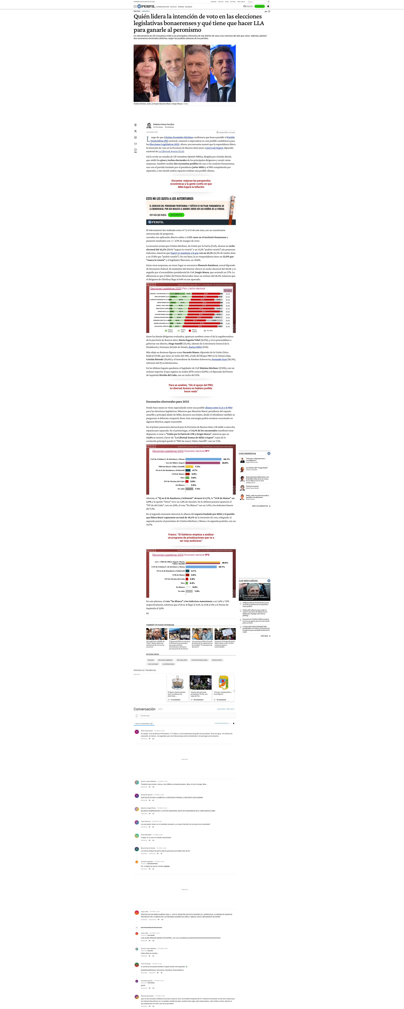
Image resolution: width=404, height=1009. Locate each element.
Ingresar (249, 6)
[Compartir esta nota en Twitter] (135, 131)
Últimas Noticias (162, 7)
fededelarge (170, 127)
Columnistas (247, 453)
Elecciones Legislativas (165, 660)
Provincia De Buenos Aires (199, 660)
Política (173, 7)
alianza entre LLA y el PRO (218, 407)
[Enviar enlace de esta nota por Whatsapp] (135, 137)
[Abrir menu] (135, 6)
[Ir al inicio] (146, 6)
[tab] (144, 723)
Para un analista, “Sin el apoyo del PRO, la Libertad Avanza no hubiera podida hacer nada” (191, 388)
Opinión (181, 7)
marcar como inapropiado (230, 740)
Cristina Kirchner (217, 660)
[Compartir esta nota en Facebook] (135, 125)
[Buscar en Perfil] (268, 2)
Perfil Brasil (241, 1)
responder (144, 738)
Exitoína (233, 1)
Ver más (264, 636)
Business (213, 1)
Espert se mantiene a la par (185, 252)
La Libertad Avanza (168, 664)
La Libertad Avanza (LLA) (171, 151)
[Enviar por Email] (135, 144)
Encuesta (151, 660)
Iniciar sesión (221, 709)
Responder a (149, 863)
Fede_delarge (159, 127)
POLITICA (137, 11)
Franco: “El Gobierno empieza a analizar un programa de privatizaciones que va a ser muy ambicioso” (191, 537)
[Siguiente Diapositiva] (234, 690)
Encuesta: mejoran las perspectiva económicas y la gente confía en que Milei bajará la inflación (191, 183)
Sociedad (188, 7)
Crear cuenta (230, 709)
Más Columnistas (260, 506)
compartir (223, 738)
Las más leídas (248, 580)
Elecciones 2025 (182, 660)
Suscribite (259, 6)
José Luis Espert (153, 664)
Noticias (220, 1)
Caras (227, 1)
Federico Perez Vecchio (163, 124)
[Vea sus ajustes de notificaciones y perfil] (268, 6)
